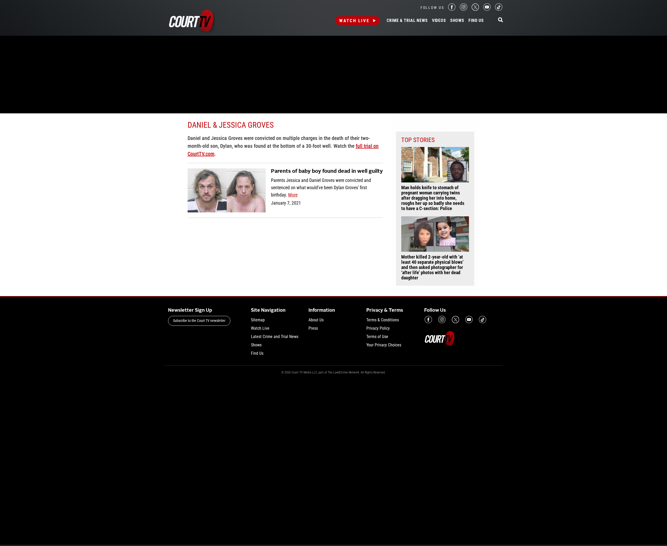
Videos (439, 21)
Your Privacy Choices (383, 344)
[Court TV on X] (475, 9)
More (293, 195)
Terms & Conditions (382, 319)
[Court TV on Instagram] (463, 9)
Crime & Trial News (407, 21)
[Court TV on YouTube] (487, 9)
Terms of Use (377, 336)
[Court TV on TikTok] (498, 9)
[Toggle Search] (500, 20)
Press (313, 328)
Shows (457, 21)
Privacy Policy (378, 328)
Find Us (476, 21)
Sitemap (258, 319)
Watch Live (354, 20)
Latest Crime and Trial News (274, 336)
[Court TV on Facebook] (451, 9)
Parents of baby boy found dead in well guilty (327, 171)
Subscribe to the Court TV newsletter (199, 320)
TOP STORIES (418, 140)
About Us (316, 319)
